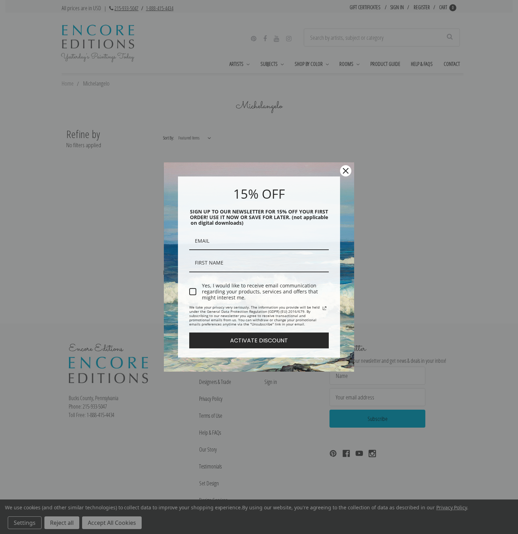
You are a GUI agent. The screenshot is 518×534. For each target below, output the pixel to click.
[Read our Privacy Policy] (324, 308)
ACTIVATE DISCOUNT (259, 340)
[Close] (345, 170)
